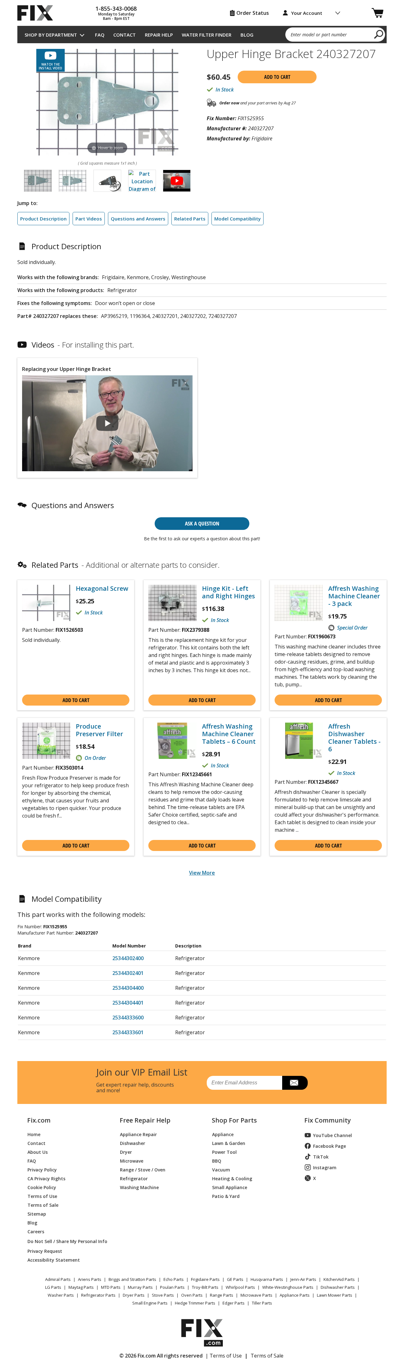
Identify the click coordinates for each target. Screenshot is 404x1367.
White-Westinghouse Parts (287, 1287)
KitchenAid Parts (339, 1279)
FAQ (99, 35)
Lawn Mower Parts (334, 1295)
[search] (379, 34)
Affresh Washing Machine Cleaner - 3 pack (354, 596)
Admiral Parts (58, 1279)
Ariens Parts (89, 1279)
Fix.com (38, 1120)
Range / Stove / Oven (142, 1169)
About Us (37, 1152)
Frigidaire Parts (205, 1279)
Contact (124, 35)
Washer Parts (61, 1295)
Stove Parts (163, 1295)
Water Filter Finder (206, 35)
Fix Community (327, 1120)
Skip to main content (202, 6)
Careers (35, 1231)
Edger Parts (234, 1303)
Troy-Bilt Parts (205, 1287)
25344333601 (128, 1032)
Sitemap (36, 1214)
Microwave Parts (256, 1295)
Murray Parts (140, 1287)
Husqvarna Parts (267, 1279)
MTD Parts (111, 1287)
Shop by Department (51, 35)
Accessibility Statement (53, 1260)
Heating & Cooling (232, 1178)
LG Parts (53, 1287)
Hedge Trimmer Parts (195, 1303)
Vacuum (221, 1169)
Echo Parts (173, 1279)
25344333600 (128, 1017)
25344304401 (128, 1002)
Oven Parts (192, 1295)
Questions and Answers (138, 218)
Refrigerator (134, 1178)
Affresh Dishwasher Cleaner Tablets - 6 (354, 738)
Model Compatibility (237, 218)
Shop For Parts (234, 1120)
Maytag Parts (81, 1287)
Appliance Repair (138, 1134)
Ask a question (202, 523)
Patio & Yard (226, 1196)
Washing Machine (139, 1187)
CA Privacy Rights (46, 1178)
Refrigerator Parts (98, 1295)
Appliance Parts (295, 1295)
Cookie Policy (41, 1187)
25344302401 (128, 973)
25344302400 (128, 958)
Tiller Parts (262, 1303)
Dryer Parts (134, 1295)
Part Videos (88, 218)
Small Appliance (229, 1187)
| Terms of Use (223, 1355)
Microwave (131, 1161)
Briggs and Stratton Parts (132, 1279)
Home (33, 1134)
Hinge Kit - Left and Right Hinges (228, 592)
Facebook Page (329, 1146)
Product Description (43, 218)
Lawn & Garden (228, 1143)
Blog (247, 35)
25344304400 (128, 987)
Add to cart (277, 76)
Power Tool (224, 1152)
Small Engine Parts (150, 1303)
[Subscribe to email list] (295, 1083)
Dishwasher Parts (338, 1287)
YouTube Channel (332, 1135)
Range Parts (221, 1295)
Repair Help (159, 35)
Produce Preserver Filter (99, 730)
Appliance (223, 1134)
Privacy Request (44, 1251)
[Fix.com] (37, 13)
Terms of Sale (42, 1205)
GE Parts (235, 1279)
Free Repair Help (145, 1120)
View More (202, 872)
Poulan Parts (172, 1287)
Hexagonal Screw (102, 588)
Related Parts (189, 218)
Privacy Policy (42, 1169)
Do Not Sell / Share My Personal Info (64, 1241)
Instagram (324, 1167)
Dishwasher (132, 1143)
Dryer (126, 1152)
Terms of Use (42, 1196)
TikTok (321, 1157)
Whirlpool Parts (240, 1287)
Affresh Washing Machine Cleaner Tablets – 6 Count (229, 734)
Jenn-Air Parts (303, 1279)
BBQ (216, 1161)
